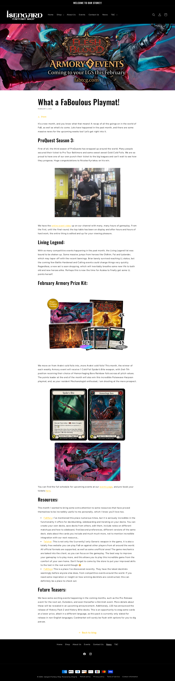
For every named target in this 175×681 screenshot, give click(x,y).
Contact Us (98, 644)
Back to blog (89, 632)
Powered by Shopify (69, 677)
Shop (67, 644)
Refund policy (85, 677)
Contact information (130, 677)
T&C (116, 644)
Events (87, 644)
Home (59, 644)
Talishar (48, 541)
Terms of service (113, 677)
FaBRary (48, 518)
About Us (77, 644)
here (48, 490)
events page (106, 486)
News (109, 644)
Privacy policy (98, 677)
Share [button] (43, 117)
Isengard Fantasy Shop (52, 677)
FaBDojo (48, 569)
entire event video (61, 225)
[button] (60, 15)
